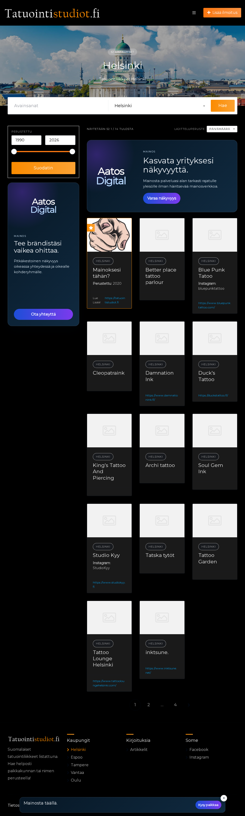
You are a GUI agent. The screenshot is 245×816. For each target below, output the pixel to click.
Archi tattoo (160, 465)
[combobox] (160, 105)
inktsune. (156, 652)
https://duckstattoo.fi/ (213, 395)
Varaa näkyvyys (161, 198)
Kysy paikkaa (208, 805)
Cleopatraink (109, 373)
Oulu (76, 780)
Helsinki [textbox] (123, 105)
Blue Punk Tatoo (211, 273)
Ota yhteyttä (43, 314)
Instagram (199, 757)
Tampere (80, 765)
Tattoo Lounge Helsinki (103, 658)
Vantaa (77, 772)
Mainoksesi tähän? (107, 273)
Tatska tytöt (159, 555)
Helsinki (103, 261)
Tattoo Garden (207, 558)
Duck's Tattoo (206, 376)
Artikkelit (139, 749)
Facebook (198, 749)
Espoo (77, 757)
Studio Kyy (106, 555)
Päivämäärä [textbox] (219, 129)
